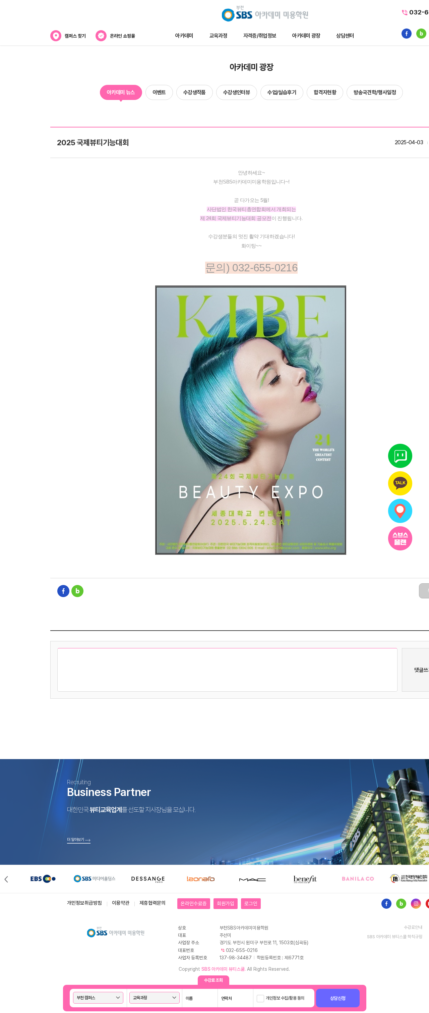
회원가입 (225, 904)
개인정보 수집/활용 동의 (285, 998)
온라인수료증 (194, 904)
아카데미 (184, 36)
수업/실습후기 (281, 92)
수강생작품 (194, 92)
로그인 (250, 904)
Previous (5, 879)
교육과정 (218, 36)
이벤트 (159, 92)
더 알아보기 (75, 839)
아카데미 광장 (306, 36)
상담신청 (338, 998)
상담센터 (345, 36)
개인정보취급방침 (84, 903)
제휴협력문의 (152, 903)
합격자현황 (325, 92)
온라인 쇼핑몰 (122, 36)
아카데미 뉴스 (121, 92)
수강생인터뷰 (236, 92)
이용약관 (120, 903)
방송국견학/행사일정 (375, 92)
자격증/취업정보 (259, 36)
